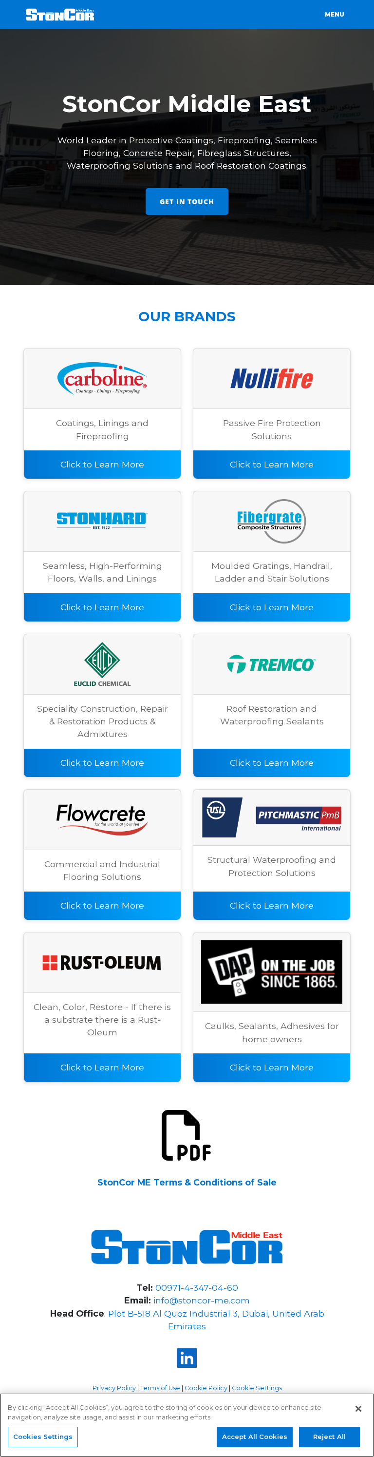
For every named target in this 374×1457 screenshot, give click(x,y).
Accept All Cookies (254, 1436)
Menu (334, 14)
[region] (187, 1425)
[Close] (358, 1408)
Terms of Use (160, 1388)
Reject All (329, 1436)
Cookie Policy (206, 1388)
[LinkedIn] (187, 1358)
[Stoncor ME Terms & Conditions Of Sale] (187, 1134)
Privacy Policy (114, 1388)
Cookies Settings (43, 1436)
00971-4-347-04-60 (196, 1287)
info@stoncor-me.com (201, 1300)
